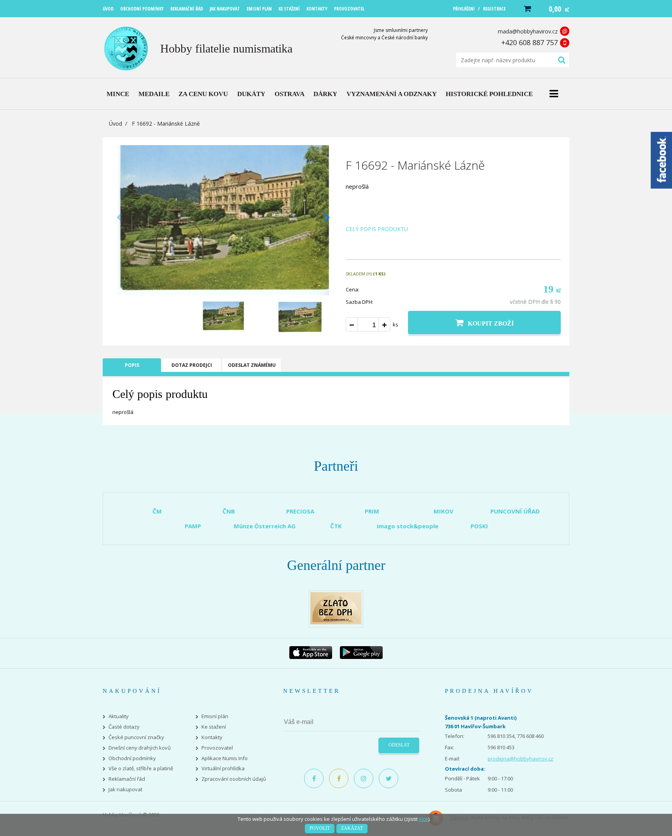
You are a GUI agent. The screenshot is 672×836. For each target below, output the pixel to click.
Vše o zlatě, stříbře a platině (140, 768)
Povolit (320, 828)
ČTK (336, 526)
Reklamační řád (126, 779)
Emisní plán (214, 716)
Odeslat (399, 745)
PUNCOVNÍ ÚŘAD (515, 511)
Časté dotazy (124, 727)
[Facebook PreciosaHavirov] (314, 778)
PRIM (372, 511)
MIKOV (443, 511)
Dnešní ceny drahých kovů (139, 748)
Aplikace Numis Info (224, 758)
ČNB (228, 511)
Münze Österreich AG (265, 526)
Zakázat (352, 828)
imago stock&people (407, 526)
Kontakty (211, 737)
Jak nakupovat (125, 789)
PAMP (193, 526)
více (423, 818)
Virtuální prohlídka (223, 768)
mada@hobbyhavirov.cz (528, 31)
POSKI (479, 526)
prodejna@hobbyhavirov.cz (520, 758)
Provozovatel (217, 748)
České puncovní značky (136, 737)
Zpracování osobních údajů (233, 779)
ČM (157, 511)
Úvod (115, 123)
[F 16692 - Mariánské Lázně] (223, 293)
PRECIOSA (300, 511)
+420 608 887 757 (529, 42)
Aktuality (118, 716)
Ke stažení (213, 727)
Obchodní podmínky (132, 758)
